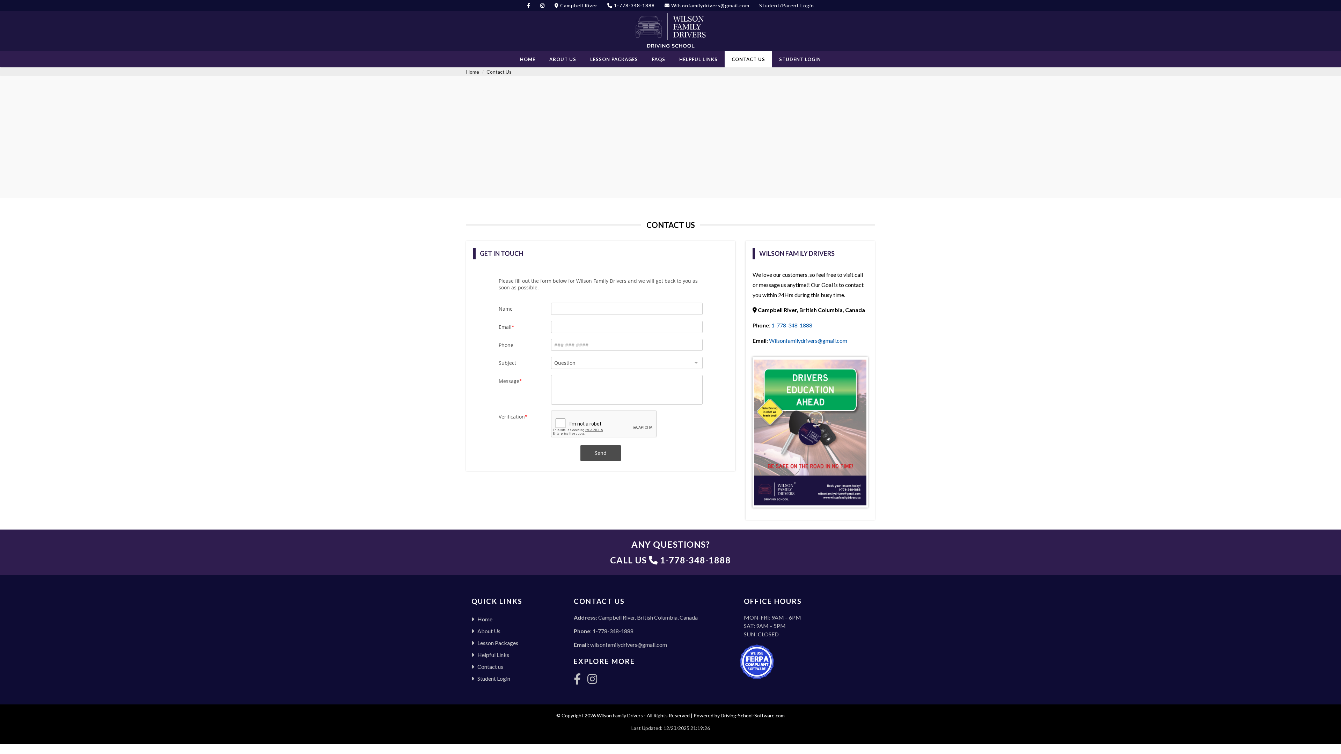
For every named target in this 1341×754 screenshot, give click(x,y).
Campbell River (578, 5)
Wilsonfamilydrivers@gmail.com (709, 5)
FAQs (658, 59)
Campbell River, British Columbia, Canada (648, 617)
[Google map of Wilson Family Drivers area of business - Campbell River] (670, 154)
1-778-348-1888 (634, 5)
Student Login (800, 59)
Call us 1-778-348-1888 (670, 560)
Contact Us (499, 72)
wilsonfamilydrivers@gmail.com (628, 644)
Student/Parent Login (786, 5)
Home (527, 59)
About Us (562, 59)
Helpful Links (698, 59)
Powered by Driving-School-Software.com (739, 715)
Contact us (748, 59)
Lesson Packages (614, 59)
